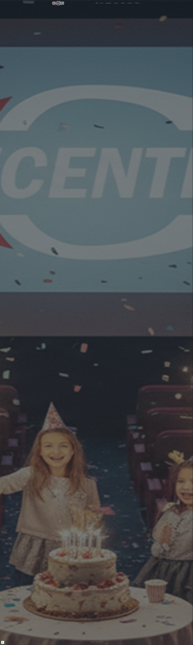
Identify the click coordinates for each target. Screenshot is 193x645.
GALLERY (130, 3)
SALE (101, 3)
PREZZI (122, 3)
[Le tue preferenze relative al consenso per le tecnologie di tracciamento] (2, 642)
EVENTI (116, 3)
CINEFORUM (108, 3)
